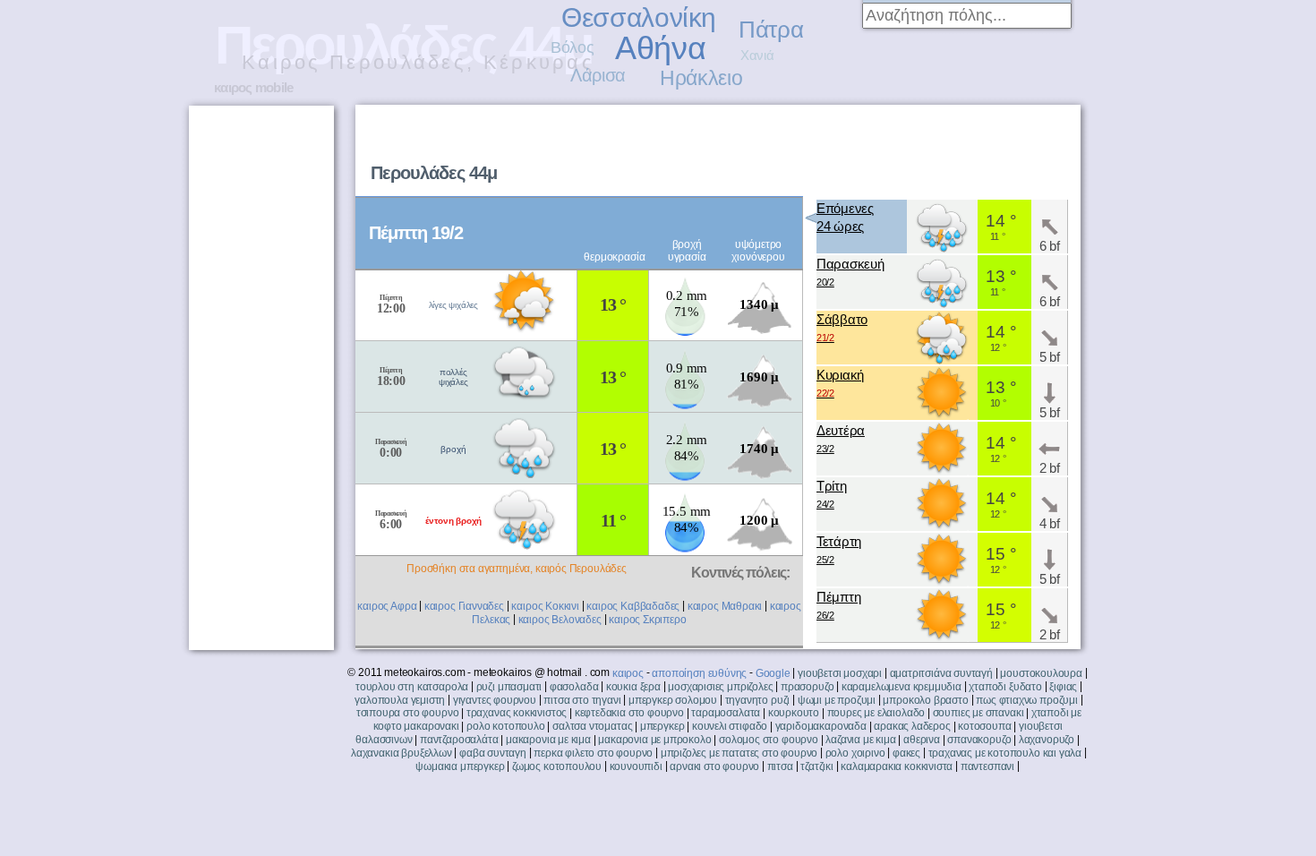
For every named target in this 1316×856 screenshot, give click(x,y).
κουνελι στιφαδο (729, 726)
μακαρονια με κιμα (548, 739)
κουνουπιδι (636, 766)
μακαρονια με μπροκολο (654, 739)
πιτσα (780, 766)
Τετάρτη (838, 549)
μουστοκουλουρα (1040, 673)
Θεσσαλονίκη (638, 17)
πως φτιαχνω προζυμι (1027, 700)
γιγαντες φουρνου (494, 700)
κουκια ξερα (633, 687)
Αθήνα (660, 48)
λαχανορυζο (1046, 739)
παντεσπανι (987, 766)
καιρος (628, 673)
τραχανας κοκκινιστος (516, 712)
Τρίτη (831, 493)
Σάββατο (841, 327)
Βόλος (572, 47)
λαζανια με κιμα (860, 739)
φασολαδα (574, 687)
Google (773, 673)
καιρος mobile (253, 87)
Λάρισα (598, 75)
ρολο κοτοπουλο (505, 726)
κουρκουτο (793, 712)
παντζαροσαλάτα (459, 739)
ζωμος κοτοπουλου (557, 766)
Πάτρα (771, 29)
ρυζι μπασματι (509, 687)
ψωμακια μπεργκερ (459, 766)
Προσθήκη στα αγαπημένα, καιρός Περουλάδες (516, 568)
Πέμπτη (838, 605)
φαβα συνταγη (492, 753)
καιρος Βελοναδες (560, 619)
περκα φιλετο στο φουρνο (593, 753)
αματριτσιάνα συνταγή (941, 673)
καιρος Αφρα (386, 606)
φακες (906, 753)
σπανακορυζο (979, 739)
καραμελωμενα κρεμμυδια (901, 687)
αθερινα (921, 739)
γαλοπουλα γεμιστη (400, 700)
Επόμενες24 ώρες (845, 217)
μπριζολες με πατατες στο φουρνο (739, 753)
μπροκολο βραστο (925, 700)
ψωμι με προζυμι (837, 700)
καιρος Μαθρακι (725, 606)
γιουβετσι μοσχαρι (840, 673)
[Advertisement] (851, 148)
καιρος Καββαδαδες (632, 606)
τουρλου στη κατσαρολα (411, 687)
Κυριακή (840, 382)
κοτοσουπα (984, 726)
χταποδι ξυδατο (1005, 687)
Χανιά (756, 55)
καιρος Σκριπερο (647, 619)
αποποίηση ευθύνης (699, 673)
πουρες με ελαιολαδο (876, 712)
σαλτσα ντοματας (592, 726)
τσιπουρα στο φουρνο (407, 712)
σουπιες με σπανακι (978, 712)
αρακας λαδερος (912, 726)
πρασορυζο (807, 687)
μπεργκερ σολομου (672, 700)
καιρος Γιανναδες (464, 606)
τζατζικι (816, 766)
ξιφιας (1063, 687)
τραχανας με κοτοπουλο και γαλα (1005, 753)
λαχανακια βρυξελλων (401, 753)
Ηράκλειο (701, 78)
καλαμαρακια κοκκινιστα (897, 766)
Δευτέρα (840, 438)
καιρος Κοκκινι (544, 606)
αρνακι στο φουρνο (714, 766)
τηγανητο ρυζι (757, 700)
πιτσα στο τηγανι (581, 700)
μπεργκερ (662, 726)
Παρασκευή (850, 271)
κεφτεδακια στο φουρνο (629, 712)
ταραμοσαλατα (725, 712)
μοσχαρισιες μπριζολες (720, 687)
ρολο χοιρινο (855, 753)
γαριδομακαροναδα (821, 726)
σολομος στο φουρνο (768, 739)
